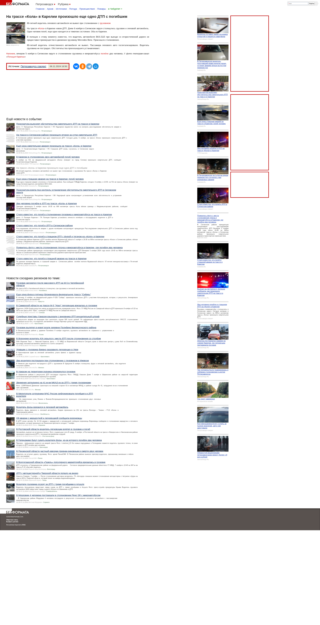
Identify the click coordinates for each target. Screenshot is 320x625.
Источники (61, 9)
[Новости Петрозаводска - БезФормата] (15, 3)
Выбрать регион (12, 522)
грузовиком (105, 23)
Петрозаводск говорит (33, 66)
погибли (104, 53)
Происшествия (87, 9)
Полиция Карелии (15, 57)
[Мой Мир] (96, 66)
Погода (73, 9)
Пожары (101, 9)
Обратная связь (12, 520)
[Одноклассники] (83, 66)
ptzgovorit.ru (15, 45)
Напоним (10, 53)
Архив (50, 9)
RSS (24, 525)
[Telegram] (89, 66)
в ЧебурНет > (115, 9)
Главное (40, 9)
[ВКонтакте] (76, 66)
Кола (41, 28)
